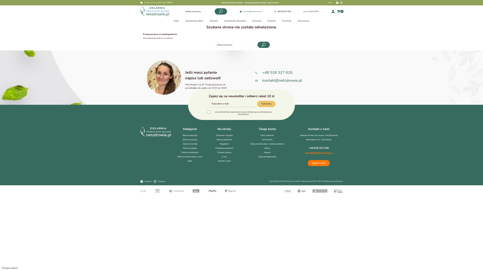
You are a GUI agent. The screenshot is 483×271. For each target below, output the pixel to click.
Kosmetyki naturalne (235, 20)
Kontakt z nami (224, 161)
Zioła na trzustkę (190, 144)
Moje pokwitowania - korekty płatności (267, 144)
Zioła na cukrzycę (190, 139)
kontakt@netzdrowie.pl (252, 11)
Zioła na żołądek (190, 148)
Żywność (256, 20)
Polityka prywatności (224, 148)
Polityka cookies (224, 152)
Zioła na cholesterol (189, 152)
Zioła (176, 20)
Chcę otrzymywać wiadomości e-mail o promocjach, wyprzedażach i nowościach (243, 113)
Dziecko (272, 20)
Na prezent (303, 20)
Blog (330, 3)
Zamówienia (267, 139)
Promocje (286, 20)
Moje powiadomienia (267, 156)
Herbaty (214, 20)
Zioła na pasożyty (190, 135)
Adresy (267, 148)
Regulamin (224, 144)
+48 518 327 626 (284, 11)
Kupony (267, 152)
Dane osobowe (267, 135)
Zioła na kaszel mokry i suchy (190, 156)
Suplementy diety (194, 20)
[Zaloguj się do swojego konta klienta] (333, 11)
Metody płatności (224, 139)
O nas (224, 156)
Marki (190, 161)
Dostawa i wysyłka (224, 135)
